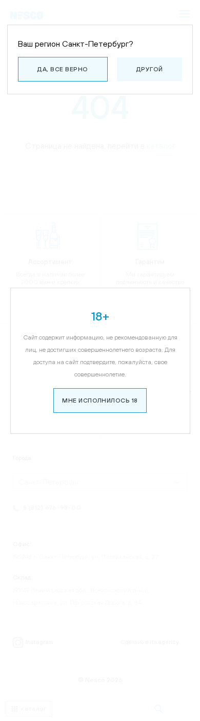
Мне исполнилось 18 (100, 400)
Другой (149, 69)
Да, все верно (62, 69)
